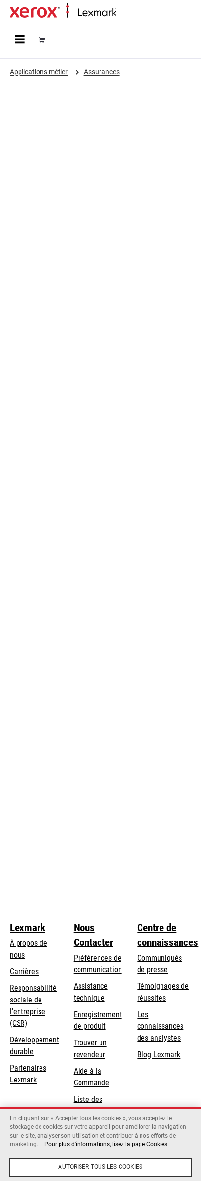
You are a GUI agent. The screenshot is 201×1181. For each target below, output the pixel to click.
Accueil (125, 13)
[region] (100, 1144)
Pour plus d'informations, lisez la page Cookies (105, 1144)
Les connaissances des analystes (160, 1026)
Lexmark (27, 928)
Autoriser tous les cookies (100, 1166)
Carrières (24, 971)
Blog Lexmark (158, 1054)
